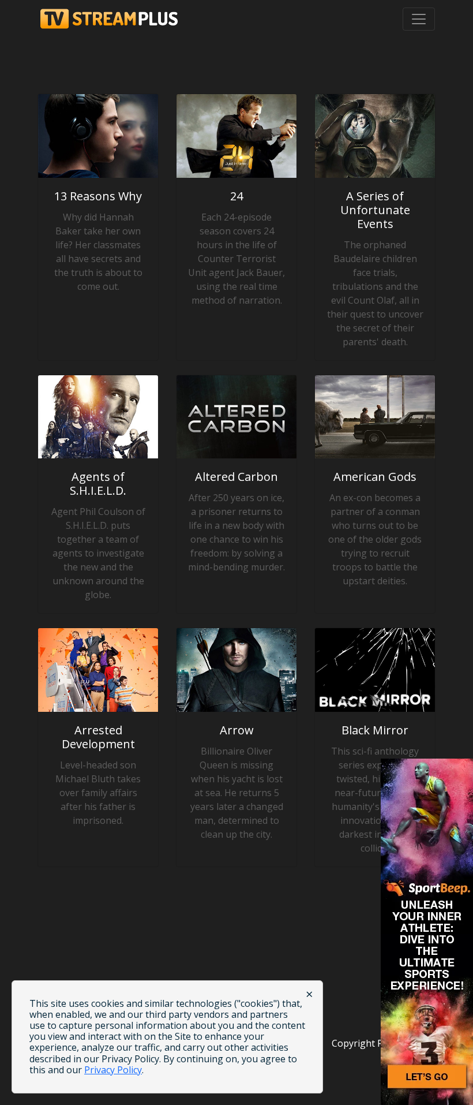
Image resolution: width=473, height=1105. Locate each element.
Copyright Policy (367, 1043)
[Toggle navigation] (419, 19)
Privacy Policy (113, 1069)
